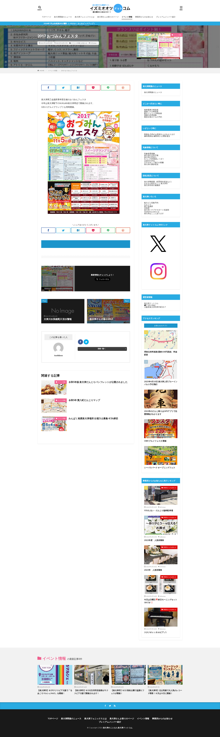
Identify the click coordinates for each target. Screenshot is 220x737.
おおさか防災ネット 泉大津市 (156, 183)
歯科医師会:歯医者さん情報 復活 (157, 136)
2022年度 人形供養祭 (154, 540)
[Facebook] (48, 87)
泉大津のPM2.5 (150, 157)
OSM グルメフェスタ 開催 (155, 441)
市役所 (146, 208)
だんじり (147, 204)
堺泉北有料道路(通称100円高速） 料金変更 (160, 353)
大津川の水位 (149, 161)
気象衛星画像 (149, 153)
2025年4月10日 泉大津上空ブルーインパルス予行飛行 (160, 383)
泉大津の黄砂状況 (151, 164)
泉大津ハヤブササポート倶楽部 (156, 210)
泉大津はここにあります (154, 213)
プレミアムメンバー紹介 (166, 17)
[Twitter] (63, 87)
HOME (42, 70)
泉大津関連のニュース (63, 17)
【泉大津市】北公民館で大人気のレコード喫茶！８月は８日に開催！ (165, 691)
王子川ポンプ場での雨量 (154, 162)
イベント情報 (127, 17)
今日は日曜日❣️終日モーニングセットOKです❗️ (160, 601)
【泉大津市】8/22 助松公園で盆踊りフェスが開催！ (127, 691)
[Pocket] (93, 87)
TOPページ (46, 17)
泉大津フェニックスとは (84, 17)
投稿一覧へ (101, 349)
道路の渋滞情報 (150, 115)
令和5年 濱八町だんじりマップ (84, 400)
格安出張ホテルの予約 (153, 117)
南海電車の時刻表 (151, 110)
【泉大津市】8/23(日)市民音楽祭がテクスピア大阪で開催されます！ (91, 691)
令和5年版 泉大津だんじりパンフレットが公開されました (98, 382)
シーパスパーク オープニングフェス (159, 467)
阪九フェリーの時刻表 (153, 113)
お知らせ (84, 43)
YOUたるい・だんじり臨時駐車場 (158, 510)
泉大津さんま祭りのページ (108, 17)
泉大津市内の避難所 (152, 185)
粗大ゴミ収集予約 (151, 203)
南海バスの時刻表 (151, 111)
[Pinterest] (123, 87)
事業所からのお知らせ (144, 17)
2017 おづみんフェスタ (69, 70)
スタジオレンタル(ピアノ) (155, 632)
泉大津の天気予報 (151, 155)
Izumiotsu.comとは (151, 212)
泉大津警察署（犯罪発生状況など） (158, 182)
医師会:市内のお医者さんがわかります (159, 134)
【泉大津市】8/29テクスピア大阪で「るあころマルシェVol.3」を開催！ (54, 691)
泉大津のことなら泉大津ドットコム (118, 728)
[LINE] (108, 87)
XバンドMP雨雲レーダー (154, 159)
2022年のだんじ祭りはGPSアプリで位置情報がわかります (160, 412)
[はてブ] (78, 87)
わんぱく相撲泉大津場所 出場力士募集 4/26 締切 (93, 418)
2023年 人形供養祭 (153, 570)
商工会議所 (148, 206)
